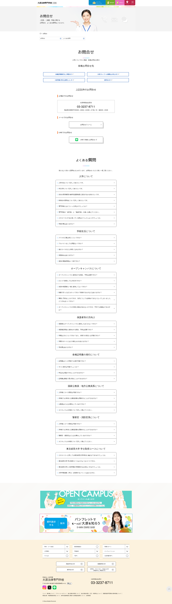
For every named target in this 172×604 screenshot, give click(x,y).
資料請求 (112, 2)
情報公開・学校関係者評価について (51, 595)
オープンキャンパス (99, 2)
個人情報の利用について (74, 593)
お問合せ (121, 2)
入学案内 (46, 551)
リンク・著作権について (48, 593)
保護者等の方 (102, 564)
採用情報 (88, 595)
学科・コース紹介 (49, 546)
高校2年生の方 (70, 564)
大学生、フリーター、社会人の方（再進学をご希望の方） (99, 569)
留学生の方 (70, 569)
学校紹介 (76, 551)
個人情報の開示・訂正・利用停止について (91, 593)
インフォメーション (109, 551)
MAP (70, 583)
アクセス (127, 3)
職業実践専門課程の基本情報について (112, 593)
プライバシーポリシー (61, 593)
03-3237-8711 (86, 106)
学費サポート (107, 546)
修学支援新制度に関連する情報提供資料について (73, 595)
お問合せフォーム (86, 124)
